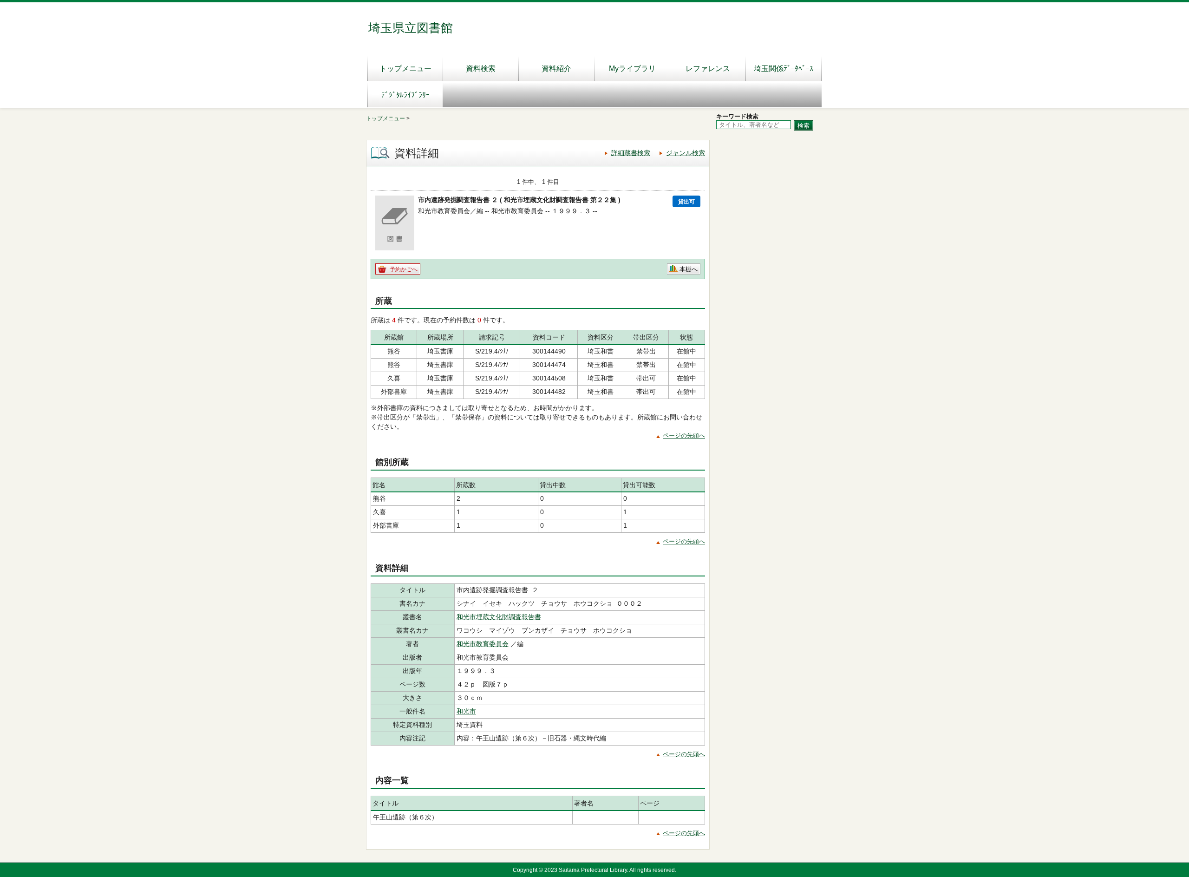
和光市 (466, 711)
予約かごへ (404, 269)
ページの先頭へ (684, 435)
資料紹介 (556, 68)
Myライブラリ (632, 68)
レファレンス (708, 68)
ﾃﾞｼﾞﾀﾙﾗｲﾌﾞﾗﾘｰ (405, 95)
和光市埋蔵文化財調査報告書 (499, 617)
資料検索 (481, 68)
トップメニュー (405, 68)
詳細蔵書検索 (630, 153)
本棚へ (688, 269)
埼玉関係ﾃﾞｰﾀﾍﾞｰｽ (783, 68)
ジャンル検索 (685, 153)
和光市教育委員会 (483, 644)
